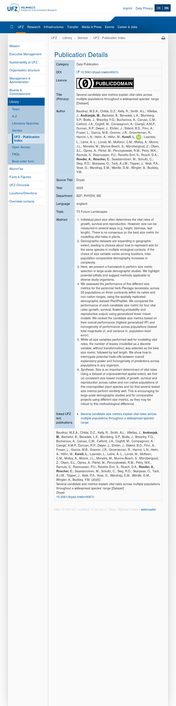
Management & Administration (19, 80)
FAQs (16, 154)
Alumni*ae (16, 168)
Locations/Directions (23, 193)
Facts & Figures (20, 177)
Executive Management (25, 54)
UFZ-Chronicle (19, 185)
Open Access (21, 147)
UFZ (21, 27)
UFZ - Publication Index (27, 138)
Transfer (72, 27)
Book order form (23, 161)
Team (16, 109)
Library (14, 101)
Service (17, 130)
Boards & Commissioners (19, 92)
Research (33, 27)
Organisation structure (24, 70)
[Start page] (12, 26)
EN (166, 8)
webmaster (148, 509)
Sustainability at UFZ (23, 62)
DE (159, 8)
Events (109, 27)
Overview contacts (21, 201)
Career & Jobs (127, 27)
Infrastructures (54, 27)
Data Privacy (144, 8)
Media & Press (92, 27)
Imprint (127, 8)
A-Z (14, 116)
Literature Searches (25, 123)
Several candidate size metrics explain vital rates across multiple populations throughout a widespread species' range (118, 418)
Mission (14, 46)
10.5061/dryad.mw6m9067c (99, 72)
